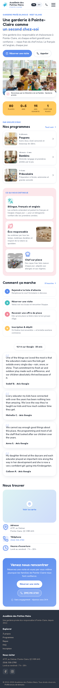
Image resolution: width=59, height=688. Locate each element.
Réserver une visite (19, 53)
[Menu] (53, 5)
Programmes (8, 637)
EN (39, 5)
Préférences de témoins (14, 684)
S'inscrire (49, 283)
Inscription (7, 648)
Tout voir (49, 127)
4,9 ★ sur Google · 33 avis (29, 346)
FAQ (4, 645)
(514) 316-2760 (17, 540)
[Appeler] (46, 5)
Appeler (44, 53)
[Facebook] (5, 671)
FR (34, 5)
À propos (7, 633)
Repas (5, 641)
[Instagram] (12, 671)
